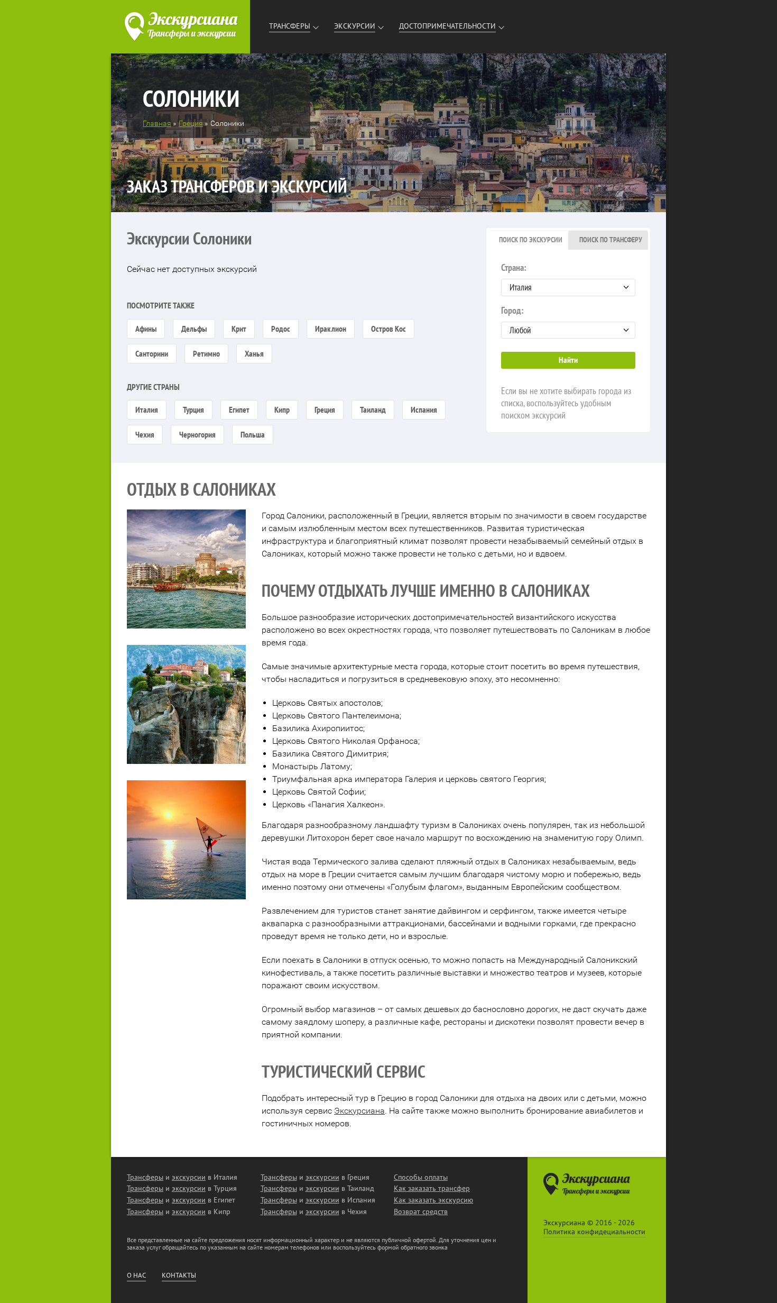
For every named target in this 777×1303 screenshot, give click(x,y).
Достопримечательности (447, 26)
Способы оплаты (421, 1177)
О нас (136, 1275)
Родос (280, 328)
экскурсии (189, 1177)
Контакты (179, 1275)
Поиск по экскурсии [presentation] (530, 239)
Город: (512, 310)
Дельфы (194, 328)
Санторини (151, 353)
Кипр (282, 409)
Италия (146, 409)
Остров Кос (388, 328)
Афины (145, 328)
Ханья (254, 353)
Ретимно (206, 353)
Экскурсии (354, 26)
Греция (324, 409)
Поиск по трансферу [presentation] (610, 239)
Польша (252, 434)
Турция (193, 409)
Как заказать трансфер (432, 1188)
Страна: (513, 267)
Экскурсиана (359, 1111)
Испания (424, 409)
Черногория (197, 434)
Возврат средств (421, 1211)
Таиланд (373, 409)
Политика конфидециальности (594, 1231)
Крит (239, 328)
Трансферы (289, 26)
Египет (239, 409)
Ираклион (330, 328)
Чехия (144, 434)
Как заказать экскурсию (433, 1200)
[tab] (528, 240)
